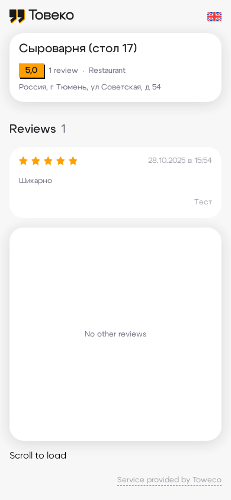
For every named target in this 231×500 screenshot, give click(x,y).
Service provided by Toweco (169, 480)
